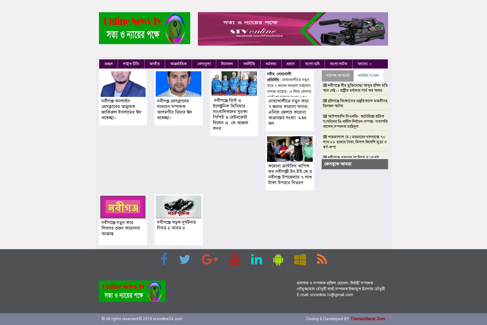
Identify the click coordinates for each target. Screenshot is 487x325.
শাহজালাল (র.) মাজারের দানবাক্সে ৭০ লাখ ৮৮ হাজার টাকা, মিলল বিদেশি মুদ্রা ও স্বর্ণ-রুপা (355, 142)
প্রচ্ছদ (109, 63)
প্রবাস (291, 63)
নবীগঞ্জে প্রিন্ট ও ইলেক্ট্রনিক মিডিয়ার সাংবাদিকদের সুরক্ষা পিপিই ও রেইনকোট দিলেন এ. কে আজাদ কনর (230, 114)
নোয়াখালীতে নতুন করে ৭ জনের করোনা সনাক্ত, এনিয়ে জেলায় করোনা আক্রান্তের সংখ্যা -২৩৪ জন (288, 112)
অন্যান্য (363, 63)
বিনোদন (227, 63)
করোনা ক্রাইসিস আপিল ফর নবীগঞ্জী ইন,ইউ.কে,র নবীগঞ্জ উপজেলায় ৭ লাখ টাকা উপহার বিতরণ (290, 174)
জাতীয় (155, 63)
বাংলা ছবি (312, 63)
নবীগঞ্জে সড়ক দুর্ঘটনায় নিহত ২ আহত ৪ (176, 225)
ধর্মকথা (271, 63)
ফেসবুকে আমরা (338, 164)
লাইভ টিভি (131, 63)
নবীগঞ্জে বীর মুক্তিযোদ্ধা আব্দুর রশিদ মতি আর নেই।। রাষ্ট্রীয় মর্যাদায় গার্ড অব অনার (355, 88)
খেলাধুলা (204, 63)
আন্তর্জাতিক (178, 63)
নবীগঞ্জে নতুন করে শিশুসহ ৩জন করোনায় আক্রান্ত (120, 228)
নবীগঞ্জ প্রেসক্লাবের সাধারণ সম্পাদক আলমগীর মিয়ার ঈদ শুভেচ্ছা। (174, 109)
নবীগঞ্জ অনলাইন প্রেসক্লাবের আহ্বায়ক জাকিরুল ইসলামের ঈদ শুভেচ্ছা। (121, 109)
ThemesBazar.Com (367, 318)
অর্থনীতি (249, 63)
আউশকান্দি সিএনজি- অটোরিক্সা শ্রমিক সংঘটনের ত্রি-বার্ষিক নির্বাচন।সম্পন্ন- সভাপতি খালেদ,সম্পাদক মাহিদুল (355, 121)
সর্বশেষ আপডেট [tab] (338, 75)
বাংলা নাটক (338, 63)
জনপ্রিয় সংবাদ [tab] (368, 75)
